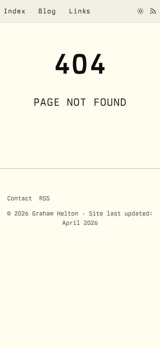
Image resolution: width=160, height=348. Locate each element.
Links (80, 11)
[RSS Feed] (152, 11)
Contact (19, 198)
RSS (44, 198)
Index (15, 11)
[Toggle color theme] (140, 11)
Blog (47, 11)
